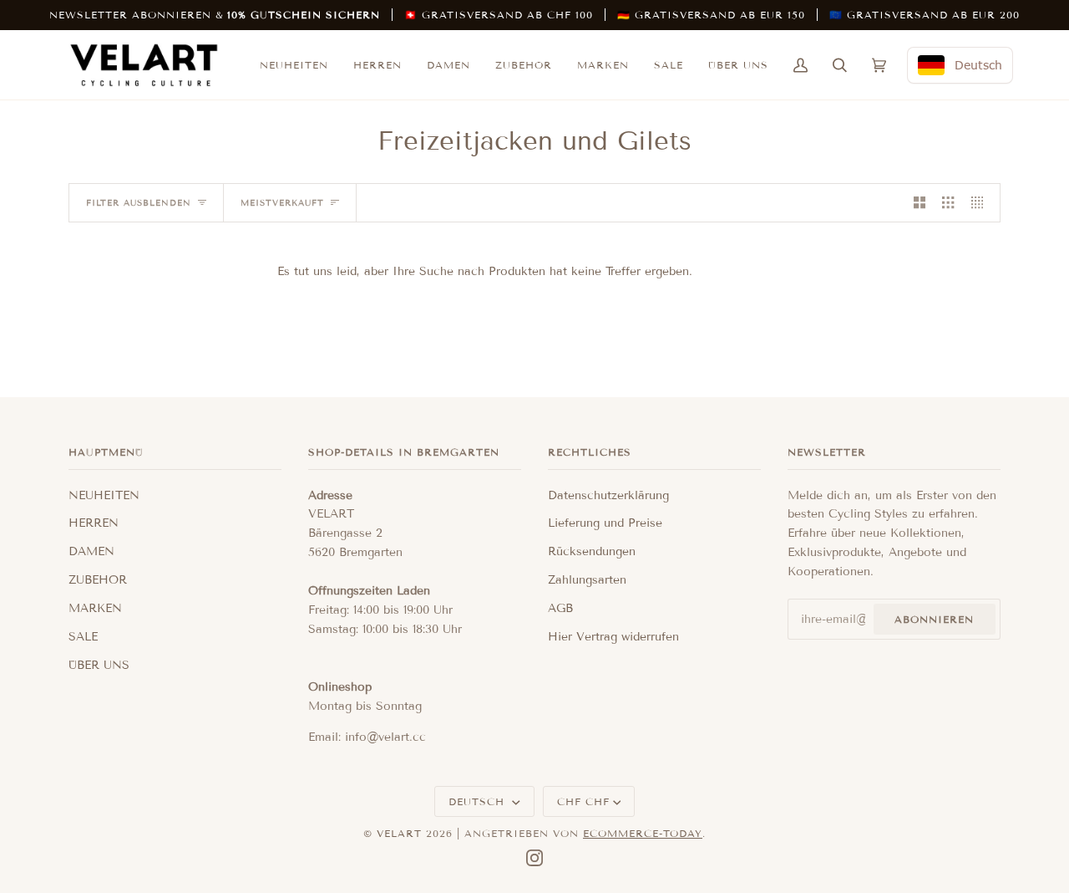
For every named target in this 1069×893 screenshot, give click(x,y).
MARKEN (95, 608)
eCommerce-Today (642, 833)
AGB (560, 608)
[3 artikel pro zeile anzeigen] (948, 203)
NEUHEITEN (103, 495)
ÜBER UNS (98, 665)
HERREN (93, 523)
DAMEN (91, 551)
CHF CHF (583, 801)
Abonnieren (934, 619)
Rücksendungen (592, 551)
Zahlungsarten (587, 580)
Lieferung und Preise (605, 523)
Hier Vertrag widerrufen (613, 637)
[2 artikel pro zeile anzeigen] (919, 203)
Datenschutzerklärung (608, 495)
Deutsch (478, 801)
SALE (83, 637)
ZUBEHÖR (97, 580)
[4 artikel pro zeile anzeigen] (981, 203)
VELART (399, 833)
